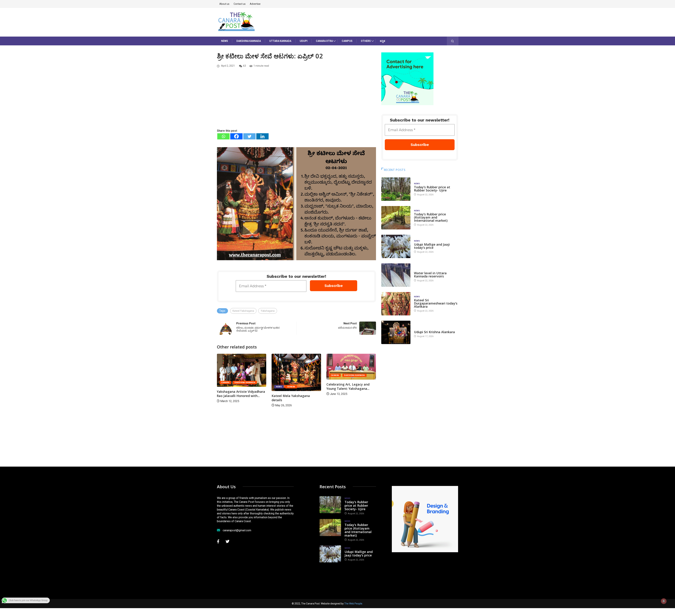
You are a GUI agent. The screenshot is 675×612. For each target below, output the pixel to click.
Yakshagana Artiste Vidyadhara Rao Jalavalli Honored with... (241, 393)
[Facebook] (236, 136)
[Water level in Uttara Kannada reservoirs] (395, 275)
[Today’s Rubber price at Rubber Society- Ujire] (395, 189)
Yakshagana (268, 310)
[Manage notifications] (664, 601)
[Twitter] (249, 136)
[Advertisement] (296, 102)
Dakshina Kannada (248, 41)
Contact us (240, 3)
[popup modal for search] (452, 41)
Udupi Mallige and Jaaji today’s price (432, 246)
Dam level (419, 269)
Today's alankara (424, 328)
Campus (347, 41)
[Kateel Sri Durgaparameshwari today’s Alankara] (395, 303)
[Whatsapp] (223, 136)
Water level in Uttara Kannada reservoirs (430, 274)
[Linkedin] (262, 136)
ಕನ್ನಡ (382, 41)
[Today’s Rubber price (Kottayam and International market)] (395, 217)
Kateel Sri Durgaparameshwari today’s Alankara (435, 303)
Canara (225, 382)
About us (224, 3)
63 (244, 65)
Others (366, 41)
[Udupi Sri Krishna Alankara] (395, 332)
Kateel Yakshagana (243, 310)
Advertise (255, 3)
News (224, 41)
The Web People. (353, 603)
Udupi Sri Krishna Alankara (434, 332)
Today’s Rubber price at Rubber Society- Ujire (432, 188)
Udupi (303, 41)
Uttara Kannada (280, 41)
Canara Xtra (324, 41)
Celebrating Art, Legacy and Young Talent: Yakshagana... (347, 386)
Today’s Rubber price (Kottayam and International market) (431, 217)
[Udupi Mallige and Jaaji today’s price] (395, 246)
